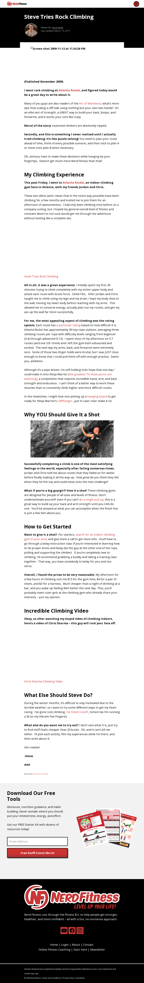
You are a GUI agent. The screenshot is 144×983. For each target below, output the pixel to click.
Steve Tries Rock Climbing (41, 276)
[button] (136, 4)
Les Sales (45, 774)
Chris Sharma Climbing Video (43, 681)
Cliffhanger (65, 401)
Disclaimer (80, 978)
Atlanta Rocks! (69, 90)
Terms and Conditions (51, 978)
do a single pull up (91, 499)
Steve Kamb (57, 27)
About (76, 945)
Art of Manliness (90, 103)
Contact (88, 945)
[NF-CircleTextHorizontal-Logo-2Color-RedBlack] (17, 3)
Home (54, 945)
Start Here (80, 949)
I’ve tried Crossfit (77, 712)
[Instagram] (80, 930)
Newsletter (97, 949)
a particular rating (68, 325)
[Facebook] (72, 930)
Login (65, 945)
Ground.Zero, (37, 774)
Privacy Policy (68, 978)
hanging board (97, 396)
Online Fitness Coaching (54, 949)
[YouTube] (64, 930)
